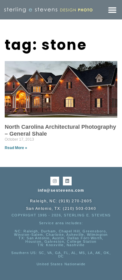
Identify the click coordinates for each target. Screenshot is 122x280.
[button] (112, 9)
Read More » (16, 148)
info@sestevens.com (61, 190)
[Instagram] (54, 181)
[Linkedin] (67, 181)
